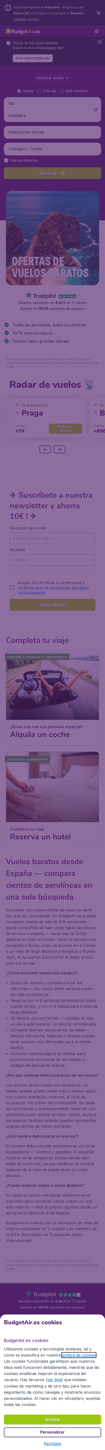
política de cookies (79, 1355)
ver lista (54, 1379)
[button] (53, 1443)
